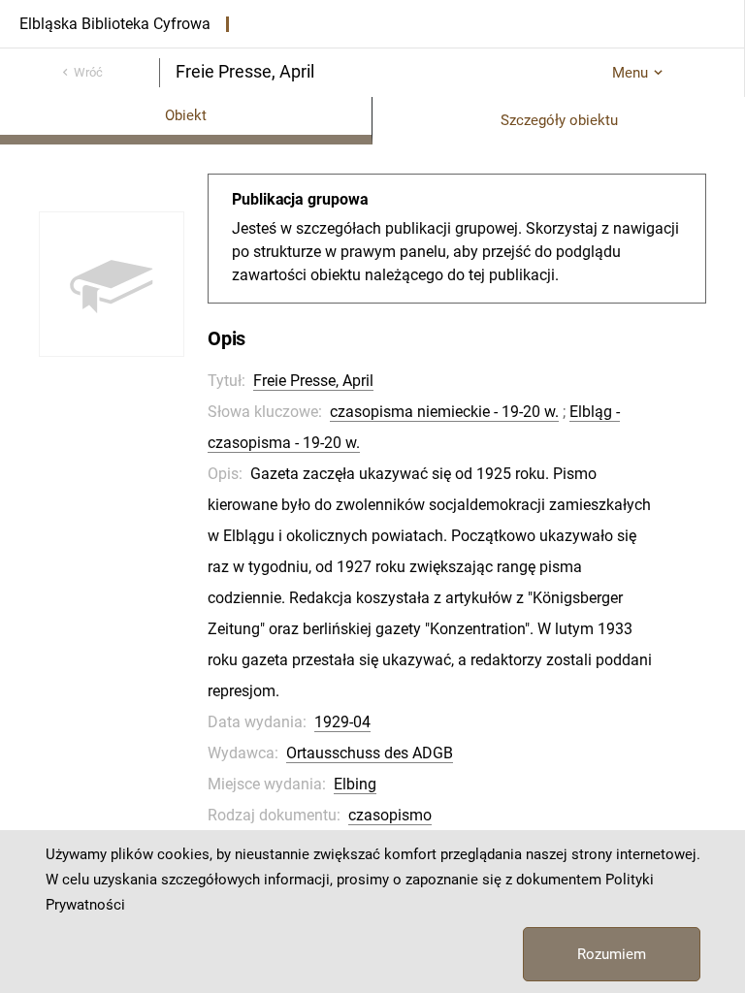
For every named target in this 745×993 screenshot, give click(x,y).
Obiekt (186, 115)
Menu (630, 72)
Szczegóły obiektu (559, 120)
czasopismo (390, 815)
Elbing (355, 784)
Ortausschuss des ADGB (369, 753)
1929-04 (342, 722)
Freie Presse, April (313, 380)
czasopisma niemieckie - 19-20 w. (444, 411)
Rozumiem (611, 954)
